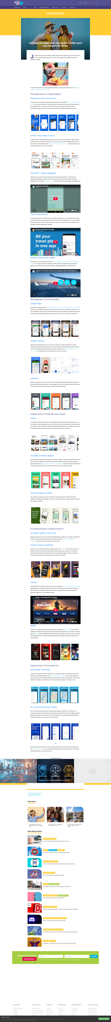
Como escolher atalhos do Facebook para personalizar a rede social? (59, 863)
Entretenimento (54, 884)
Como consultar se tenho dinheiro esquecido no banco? (56, 841)
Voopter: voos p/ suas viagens (42, 258)
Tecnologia (52, 850)
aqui (28, 1020)
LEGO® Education (92, 1014)
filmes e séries (67, 629)
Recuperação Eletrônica (37, 1012)
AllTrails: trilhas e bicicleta (41, 493)
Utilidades (52, 838)
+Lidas (24, 7)
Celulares (49, 1008)
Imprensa (15, 1012)
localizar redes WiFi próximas (58, 675)
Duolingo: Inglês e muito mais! (43, 533)
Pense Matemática (92, 1010)
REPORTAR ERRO (36, 794)
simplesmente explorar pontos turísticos (52, 463)
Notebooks (49, 1010)
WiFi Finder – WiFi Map (40, 670)
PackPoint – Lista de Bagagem (43, 173)
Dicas (45, 838)
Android (46, 872)
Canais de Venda (61, 1014)
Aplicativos (56, 13)
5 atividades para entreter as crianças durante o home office (57, 886)
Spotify (63, 549)
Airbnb (33, 418)
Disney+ (33, 582)
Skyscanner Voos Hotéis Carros (43, 98)
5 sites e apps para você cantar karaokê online (53, 897)
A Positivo (15, 1010)
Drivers (33, 1014)
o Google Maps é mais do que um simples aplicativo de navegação (63, 307)
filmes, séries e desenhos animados (71, 586)
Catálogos (73, 1014)
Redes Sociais (53, 861)
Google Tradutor (37, 341)
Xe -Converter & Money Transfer (43, 707)
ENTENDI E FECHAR (103, 1018)
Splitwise (34, 378)
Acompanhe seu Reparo (37, 1010)
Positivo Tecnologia (17, 1008)
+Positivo (72, 7)
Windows (61, 850)
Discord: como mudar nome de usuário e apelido (54, 920)
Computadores (50, 1012)
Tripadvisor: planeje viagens (42, 456)
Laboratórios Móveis (92, 1012)
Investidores (16, 1014)
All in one (49, 1014)
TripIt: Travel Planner (39, 214)
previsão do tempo (49, 181)
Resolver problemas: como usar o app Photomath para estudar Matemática (60, 909)
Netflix (33, 626)
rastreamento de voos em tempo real (58, 143)
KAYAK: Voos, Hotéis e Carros (42, 136)
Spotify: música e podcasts (41, 545)
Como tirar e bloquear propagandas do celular (53, 875)
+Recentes (17, 7)
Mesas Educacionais (92, 1008)
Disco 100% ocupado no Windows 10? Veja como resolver (56, 852)
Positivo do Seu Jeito (38, 749)
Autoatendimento (36, 1008)
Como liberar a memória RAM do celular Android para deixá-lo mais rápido (60, 931)
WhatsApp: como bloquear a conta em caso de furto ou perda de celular (59, 943)
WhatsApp (52, 940)
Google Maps (36, 304)
